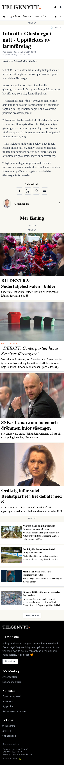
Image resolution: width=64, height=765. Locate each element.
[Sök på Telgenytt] (55, 7)
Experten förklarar (11, 682)
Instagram (9, 725)
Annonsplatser (9, 677)
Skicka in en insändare (14, 711)
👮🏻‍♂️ (15, 17)
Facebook (10, 735)
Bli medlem (10, 661)
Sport (36, 17)
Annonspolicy (10, 744)
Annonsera (8, 701)
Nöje (43, 17)
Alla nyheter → (32, 615)
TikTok (8, 730)
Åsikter (27, 17)
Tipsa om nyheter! (11, 696)
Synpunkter (8, 706)
